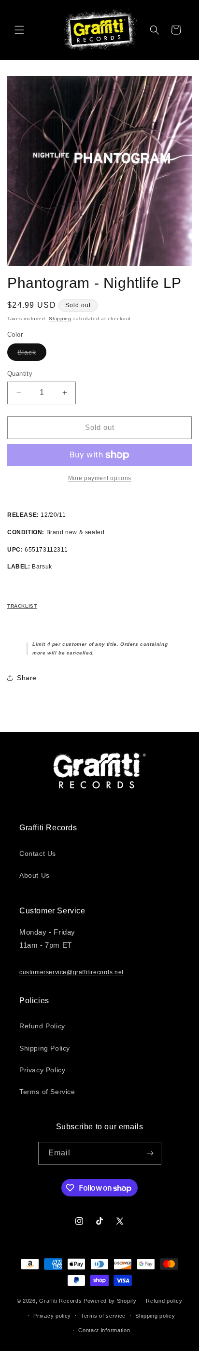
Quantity (19, 373)
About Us (34, 875)
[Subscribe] (150, 1153)
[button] (19, 30)
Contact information (104, 1330)
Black (31, 354)
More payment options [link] (99, 478)
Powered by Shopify (110, 1301)
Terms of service (103, 1316)
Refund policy (164, 1301)
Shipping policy (155, 1316)
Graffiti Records (60, 1301)
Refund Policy (42, 1026)
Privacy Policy (42, 1070)
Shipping (60, 318)
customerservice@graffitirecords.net (71, 972)
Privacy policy (52, 1316)
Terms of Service (47, 1091)
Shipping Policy (44, 1048)
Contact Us (37, 853)
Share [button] (27, 678)
